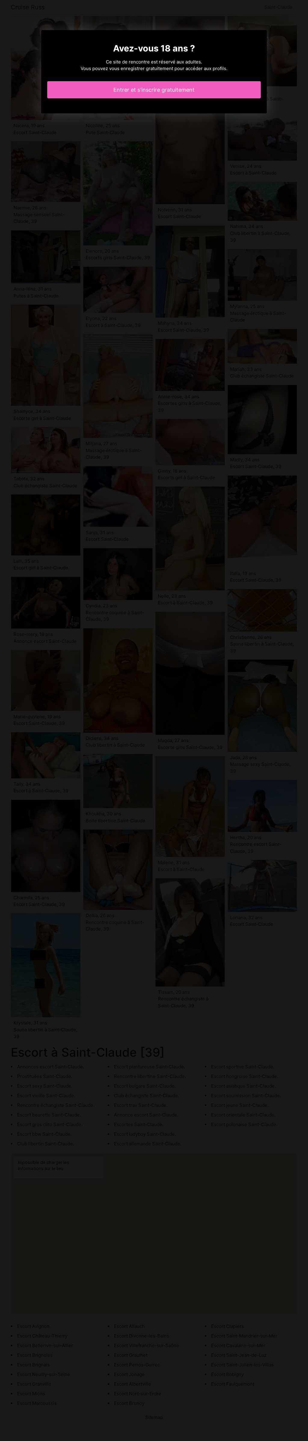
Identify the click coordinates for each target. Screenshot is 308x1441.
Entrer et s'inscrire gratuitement (154, 90)
